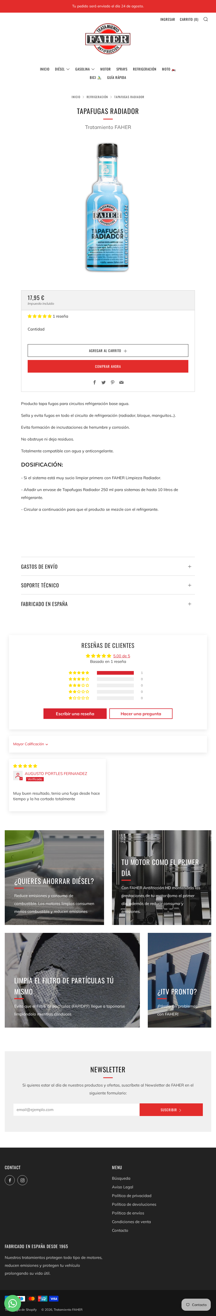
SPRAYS (121, 69)
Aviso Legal (122, 1186)
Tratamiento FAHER (108, 127)
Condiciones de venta (131, 1221)
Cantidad (36, 329)
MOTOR (105, 69)
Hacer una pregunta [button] (141, 713)
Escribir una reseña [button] (75, 713)
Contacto (120, 1230)
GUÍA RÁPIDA (116, 77)
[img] (25, 765)
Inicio (45, 69)
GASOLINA (82, 69)
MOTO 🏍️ (169, 69)
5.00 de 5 (121, 655)
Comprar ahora (108, 366)
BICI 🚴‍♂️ (96, 77)
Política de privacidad (131, 1195)
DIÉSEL (60, 69)
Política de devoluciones (134, 1204)
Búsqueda (121, 1178)
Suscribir (169, 1109)
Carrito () (189, 19)
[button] (40, 316)
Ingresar (167, 19)
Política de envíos (128, 1212)
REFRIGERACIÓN (144, 69)
